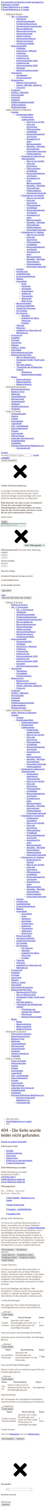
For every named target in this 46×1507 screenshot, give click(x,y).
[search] (19, 455)
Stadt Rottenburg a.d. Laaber (19, 1121)
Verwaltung (21, 671)
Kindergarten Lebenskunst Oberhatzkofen (33, 776)
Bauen (19, 1022)
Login (3, 595)
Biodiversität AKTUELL (26, 992)
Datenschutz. (34, 1434)
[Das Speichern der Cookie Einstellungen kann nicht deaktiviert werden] (2, 1312)
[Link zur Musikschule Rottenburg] (23, 1200)
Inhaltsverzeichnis (14, 1153)
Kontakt (9, 1151)
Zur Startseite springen (11, 2)
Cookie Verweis (7, 1260)
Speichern (20, 1439)
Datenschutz (12, 1158)
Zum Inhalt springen (30, 2)
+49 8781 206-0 (8, 1177)
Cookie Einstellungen (15, 1163)
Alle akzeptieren (8, 1250)
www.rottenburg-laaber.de (13, 1182)
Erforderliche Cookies (25, 1255)
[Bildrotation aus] (3, 1488)
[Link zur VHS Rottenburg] (13, 1214)
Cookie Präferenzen (36, 1228)
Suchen (4, 455)
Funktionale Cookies (9, 1258)
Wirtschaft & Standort (21, 1034)
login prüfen (6, 591)
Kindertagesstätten (29, 722)
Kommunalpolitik (24, 642)
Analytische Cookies (27, 1258)
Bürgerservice (22, 681)
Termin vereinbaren (9, 460)
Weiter (4, 522)
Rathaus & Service (19, 605)
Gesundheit (26, 914)
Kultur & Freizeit (18, 1061)
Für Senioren (27, 948)
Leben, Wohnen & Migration (23, 713)
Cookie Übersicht (8, 1255)
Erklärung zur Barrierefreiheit (19, 1161)
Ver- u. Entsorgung (24, 610)
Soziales (20, 718)
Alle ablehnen (21, 1250)
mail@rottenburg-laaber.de (13, 1179)
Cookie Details (7, 1315)
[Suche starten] (32, 455)
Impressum (11, 1156)
